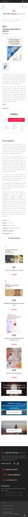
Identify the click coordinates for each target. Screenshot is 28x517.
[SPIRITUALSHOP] (14, 11)
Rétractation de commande (11, 513)
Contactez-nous (8, 512)
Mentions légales (8, 505)
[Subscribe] (20, 494)
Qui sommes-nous (8, 508)
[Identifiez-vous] (22, 7)
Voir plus (5, 108)
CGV (4, 502)
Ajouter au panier (16, 119)
